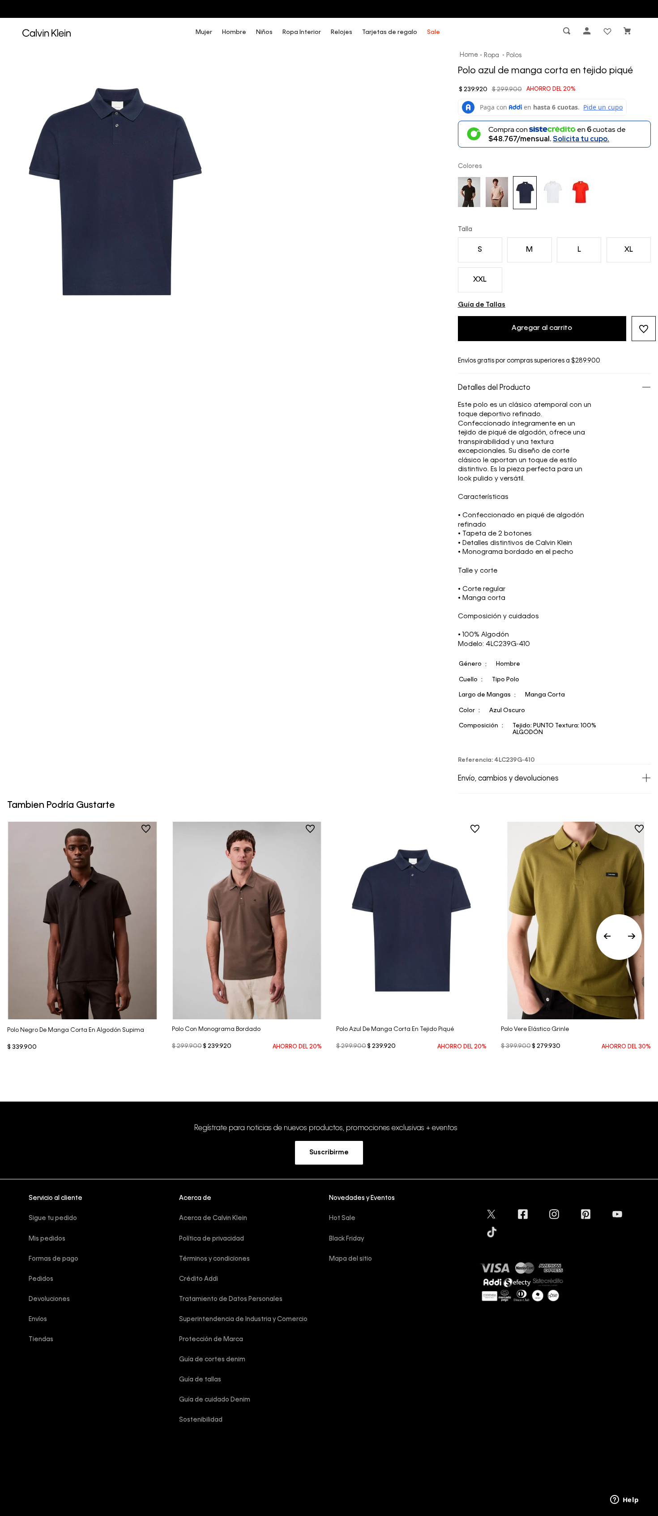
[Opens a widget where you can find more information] (624, 1500)
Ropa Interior (301, 32)
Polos (513, 55)
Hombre (234, 32)
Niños (264, 32)
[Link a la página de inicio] (469, 55)
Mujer (204, 32)
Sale (433, 32)
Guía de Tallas (481, 305)
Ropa (491, 55)
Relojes (341, 32)
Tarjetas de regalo (389, 32)
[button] (567, 32)
